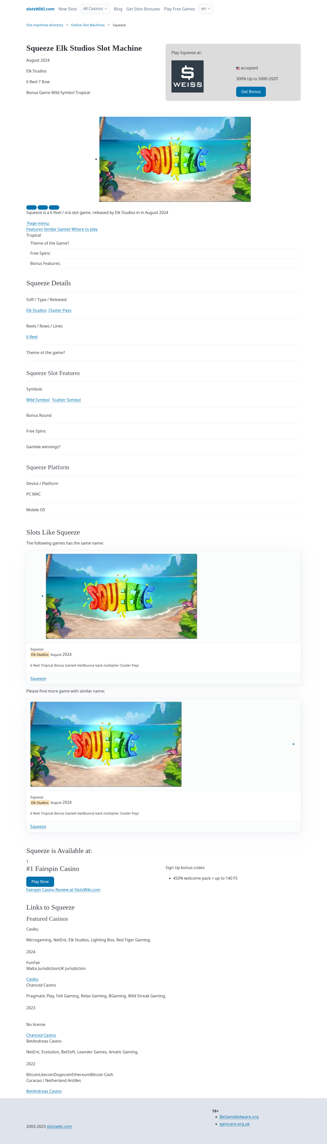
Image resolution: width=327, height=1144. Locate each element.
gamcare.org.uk (235, 1124)
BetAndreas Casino (44, 1091)
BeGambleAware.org (239, 1116)
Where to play (85, 229)
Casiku (32, 979)
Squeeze (38, 678)
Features (34, 229)
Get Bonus (251, 91)
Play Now (40, 881)
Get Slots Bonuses (143, 9)
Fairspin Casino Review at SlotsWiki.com (63, 889)
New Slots (67, 9)
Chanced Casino (41, 1035)
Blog (118, 9)
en (203, 8)
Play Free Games (179, 9)
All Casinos (93, 8)
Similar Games (57, 229)
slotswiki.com (59, 1126)
